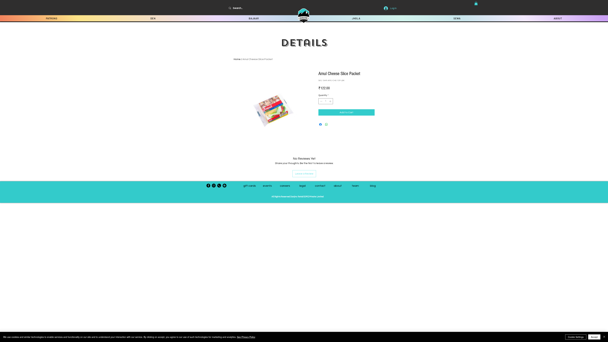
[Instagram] (214, 185)
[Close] (604, 336)
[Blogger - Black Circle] (224, 185)
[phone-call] (219, 185)
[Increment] (330, 101)
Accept (594, 337)
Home (237, 59)
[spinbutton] (326, 101)
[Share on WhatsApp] (326, 124)
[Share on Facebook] (320, 124)
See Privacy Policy (246, 337)
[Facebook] (208, 185)
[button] (476, 3)
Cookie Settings (576, 337)
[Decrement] (321, 101)
